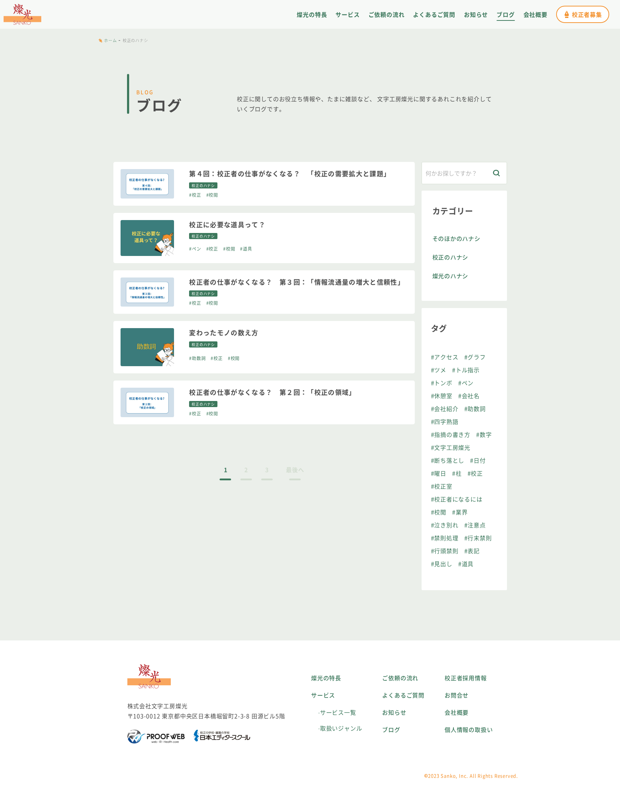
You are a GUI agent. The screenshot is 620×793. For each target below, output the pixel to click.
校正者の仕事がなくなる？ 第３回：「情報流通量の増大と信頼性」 (296, 281)
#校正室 (441, 486)
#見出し (441, 563)
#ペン (195, 249)
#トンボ (441, 382)
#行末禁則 (478, 537)
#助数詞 (197, 358)
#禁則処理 (445, 537)
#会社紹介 (445, 408)
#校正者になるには (457, 499)
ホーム (110, 40)
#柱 (457, 473)
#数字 (484, 434)
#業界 (460, 512)
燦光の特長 (312, 14)
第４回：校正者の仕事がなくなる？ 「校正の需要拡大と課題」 (289, 173)
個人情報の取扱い (469, 729)
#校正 (195, 195)
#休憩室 (441, 395)
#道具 (246, 249)
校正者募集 (587, 14)
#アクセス (445, 357)
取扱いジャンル (341, 728)
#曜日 (438, 473)
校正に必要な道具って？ (227, 224)
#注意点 (475, 525)
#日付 (477, 460)
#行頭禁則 (445, 550)
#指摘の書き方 (451, 434)
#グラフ (475, 357)
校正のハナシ (450, 257)
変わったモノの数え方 (224, 332)
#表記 (472, 550)
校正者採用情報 (466, 677)
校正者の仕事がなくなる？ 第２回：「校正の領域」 (272, 392)
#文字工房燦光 (451, 447)
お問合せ (457, 695)
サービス (347, 14)
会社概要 (535, 14)
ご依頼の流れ (386, 14)
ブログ (506, 14)
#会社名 (469, 395)
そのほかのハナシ (456, 238)
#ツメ (438, 369)
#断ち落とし (448, 460)
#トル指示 (466, 369)
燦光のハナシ (450, 275)
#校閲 (212, 195)
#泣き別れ (445, 525)
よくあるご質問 (434, 14)
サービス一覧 (338, 712)
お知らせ (476, 14)
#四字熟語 (445, 421)
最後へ (295, 469)
